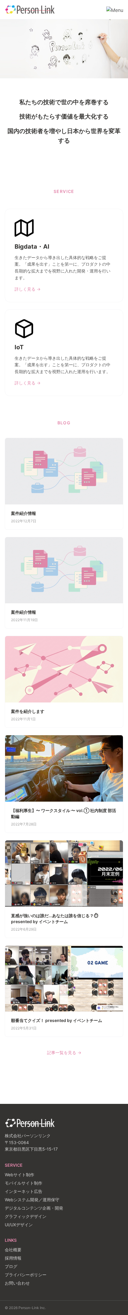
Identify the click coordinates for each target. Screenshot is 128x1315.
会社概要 (13, 1249)
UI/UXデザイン (19, 1224)
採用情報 (13, 1258)
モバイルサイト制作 (23, 1182)
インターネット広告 (23, 1191)
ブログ (11, 1266)
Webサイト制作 (19, 1174)
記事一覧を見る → (64, 1052)
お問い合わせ (17, 1283)
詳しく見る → (27, 289)
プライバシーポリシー (25, 1274)
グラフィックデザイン (25, 1216)
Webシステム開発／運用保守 (32, 1199)
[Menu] (114, 10)
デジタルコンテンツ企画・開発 (34, 1207)
